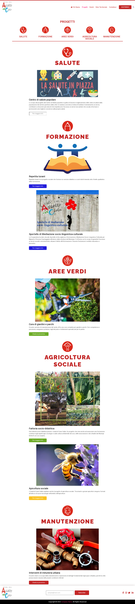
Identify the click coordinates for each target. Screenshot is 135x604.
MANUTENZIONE (111, 36)
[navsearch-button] (133, 7)
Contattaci (112, 7)
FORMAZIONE (45, 36)
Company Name (66, 602)
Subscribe (81, 593)
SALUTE (23, 36)
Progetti (85, 7)
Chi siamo (76, 7)
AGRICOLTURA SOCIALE (89, 37)
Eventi (92, 7)
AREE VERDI (67, 36)
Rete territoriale (101, 7)
